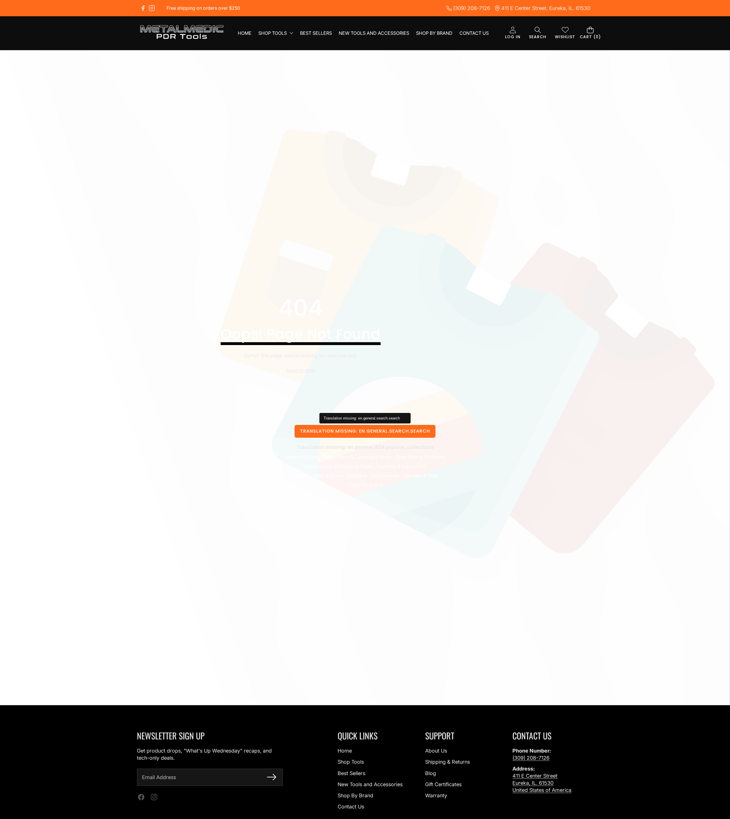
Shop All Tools (302, 457)
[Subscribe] (271, 777)
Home (345, 751)
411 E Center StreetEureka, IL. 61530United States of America (541, 783)
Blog (430, 773)
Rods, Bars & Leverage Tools (357, 457)
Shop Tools (351, 762)
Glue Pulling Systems (420, 457)
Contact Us (351, 807)
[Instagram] (152, 8)
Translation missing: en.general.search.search (365, 431)
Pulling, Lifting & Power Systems (329, 476)
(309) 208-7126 (530, 758)
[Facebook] (143, 8)
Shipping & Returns (447, 762)
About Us (436, 751)
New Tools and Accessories (370, 784)
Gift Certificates (443, 784)
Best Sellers (351, 773)
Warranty (436, 795)
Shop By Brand (365, 485)
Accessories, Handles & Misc (405, 476)
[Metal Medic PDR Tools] (182, 33)
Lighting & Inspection (401, 466)
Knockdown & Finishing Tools (338, 466)
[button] (537, 33)
